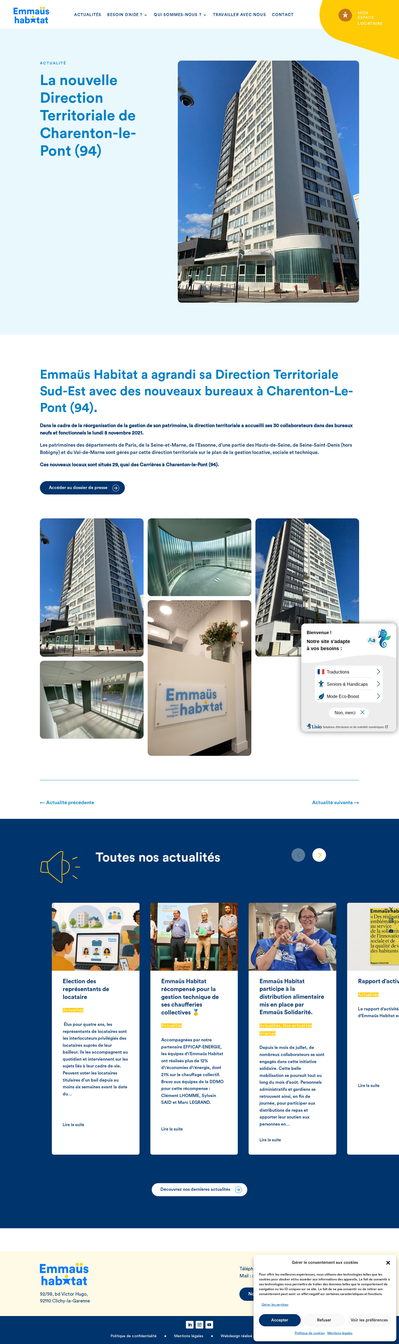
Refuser (324, 1320)
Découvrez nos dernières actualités (195, 1189)
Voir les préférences (369, 1320)
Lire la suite (73, 1125)
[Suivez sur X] (391, 909)
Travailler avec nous (239, 15)
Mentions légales (339, 1333)
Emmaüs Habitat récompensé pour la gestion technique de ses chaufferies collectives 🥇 (190, 996)
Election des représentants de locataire (86, 989)
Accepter (279, 1320)
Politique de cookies (310, 1333)
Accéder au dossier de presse (78, 487)
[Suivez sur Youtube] (391, 931)
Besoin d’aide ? (124, 15)
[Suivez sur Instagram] (391, 920)
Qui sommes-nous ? (177, 15)
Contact (283, 15)
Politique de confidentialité (134, 1336)
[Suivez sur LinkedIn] (391, 898)
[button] (388, 1262)
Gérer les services (275, 1304)
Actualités (87, 15)
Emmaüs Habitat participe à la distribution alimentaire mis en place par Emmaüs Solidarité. (291, 996)
